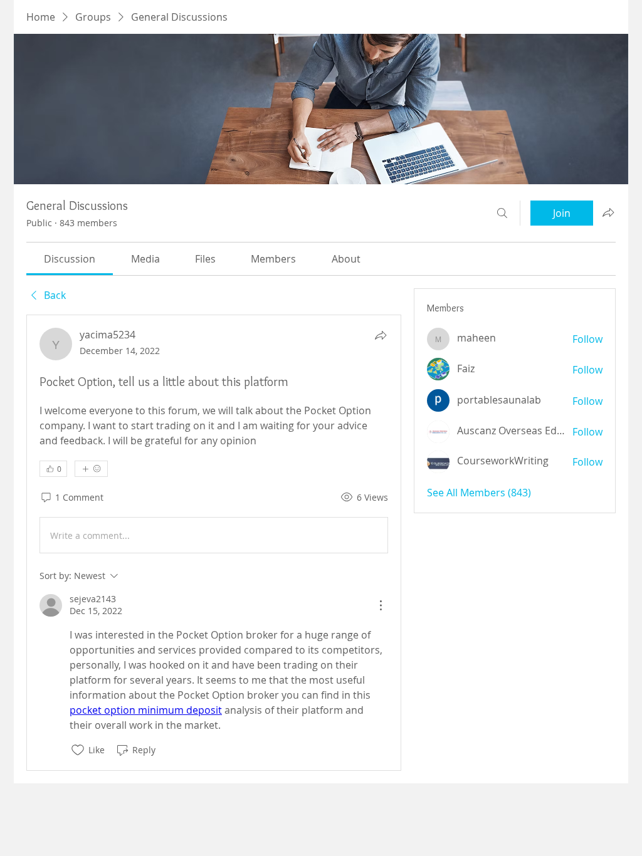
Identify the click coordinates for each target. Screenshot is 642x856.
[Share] (380, 335)
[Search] (502, 213)
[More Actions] (380, 605)
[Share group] (608, 212)
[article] (213, 542)
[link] (69, 259)
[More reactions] (91, 469)
